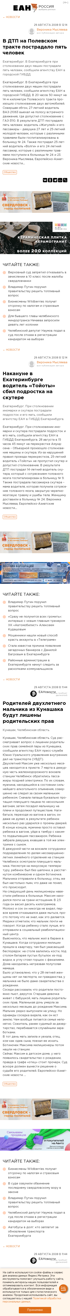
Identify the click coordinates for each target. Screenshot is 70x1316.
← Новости (11, 17)
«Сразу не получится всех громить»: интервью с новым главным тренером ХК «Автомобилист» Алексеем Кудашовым (36, 623)
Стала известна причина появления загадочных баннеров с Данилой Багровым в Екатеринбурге (34, 650)
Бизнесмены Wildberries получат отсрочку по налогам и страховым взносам (33, 306)
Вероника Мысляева (52, 29)
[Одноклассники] (50, 180)
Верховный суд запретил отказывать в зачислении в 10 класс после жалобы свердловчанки (37, 276)
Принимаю (35, 1310)
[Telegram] (55, 180)
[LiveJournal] (65, 180)
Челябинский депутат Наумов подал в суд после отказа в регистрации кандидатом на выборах (36, 335)
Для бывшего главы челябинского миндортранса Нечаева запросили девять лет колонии (33, 320)
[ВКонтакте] (45, 180)
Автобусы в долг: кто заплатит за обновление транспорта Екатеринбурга (33, 1231)
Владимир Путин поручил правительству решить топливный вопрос (34, 291)
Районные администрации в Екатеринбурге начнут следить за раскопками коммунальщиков (33, 664)
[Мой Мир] (60, 180)
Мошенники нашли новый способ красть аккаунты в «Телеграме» (33, 637)
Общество (10, 172)
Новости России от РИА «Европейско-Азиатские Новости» (25, 8)
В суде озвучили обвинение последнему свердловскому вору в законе (34, 1187)
